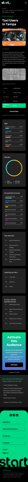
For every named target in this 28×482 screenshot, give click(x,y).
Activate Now (14, 111)
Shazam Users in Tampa (9, 398)
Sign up (6, 453)
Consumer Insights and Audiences (12, 10)
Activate (14, 365)
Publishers (6, 422)
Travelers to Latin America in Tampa (12, 402)
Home (4, 8)
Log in (5, 449)
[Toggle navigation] (25, 3)
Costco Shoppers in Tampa (10, 385)
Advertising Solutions (10, 429)
